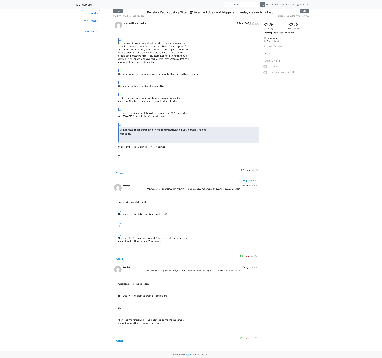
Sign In (291, 4)
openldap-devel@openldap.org (278, 32)
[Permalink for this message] (257, 170)
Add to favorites (274, 46)
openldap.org (83, 4)
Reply (121, 173)
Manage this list (276, 4)
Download (92, 31)
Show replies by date (248, 180)
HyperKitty (190, 354)
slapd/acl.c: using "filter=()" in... (293, 16)
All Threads (92, 20)
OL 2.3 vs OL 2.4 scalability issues (130, 16)
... (120, 39)
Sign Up (303, 4)
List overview (92, 13)
